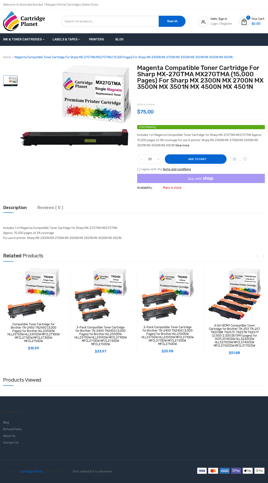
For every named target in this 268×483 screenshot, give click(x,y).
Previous (257, 256)
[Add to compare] (234, 159)
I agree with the (166, 169)
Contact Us (11, 442)
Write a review (146, 104)
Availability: (145, 187)
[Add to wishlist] (245, 159)
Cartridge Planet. (31, 471)
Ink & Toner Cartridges (22, 39)
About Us (9, 436)
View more (182, 145)
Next (264, 256)
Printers (96, 39)
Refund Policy (12, 429)
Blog (119, 39)
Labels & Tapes (65, 39)
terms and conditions (177, 169)
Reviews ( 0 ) (50, 207)
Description (15, 207)
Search (172, 21)
